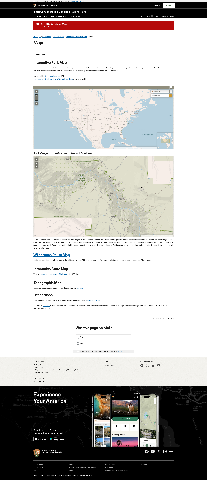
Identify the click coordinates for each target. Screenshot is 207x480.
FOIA (35, 470)
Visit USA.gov (86, 475)
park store (80, 288)
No (81, 343)
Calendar (165, 16)
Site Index (110, 365)
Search (157, 5)
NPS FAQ (73, 470)
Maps (157, 16)
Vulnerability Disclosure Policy (117, 470)
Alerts (149, 16)
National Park (59, 11)
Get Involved (75, 16)
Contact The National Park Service (82, 467)
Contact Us (38, 382)
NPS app (46, 306)
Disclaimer (109, 467)
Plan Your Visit (40, 16)
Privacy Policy (39, 467)
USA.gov (144, 464)
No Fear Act (110, 464)
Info (142, 16)
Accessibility (38, 464)
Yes (81, 337)
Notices (72, 464)
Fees (172, 16)
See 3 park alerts (47, 27)
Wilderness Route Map (51, 255)
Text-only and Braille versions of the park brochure (53, 79)
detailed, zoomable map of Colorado (53, 274)
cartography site (93, 300)
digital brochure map (52, 76)
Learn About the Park (58, 16)
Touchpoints (121, 351)
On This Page (45, 54)
